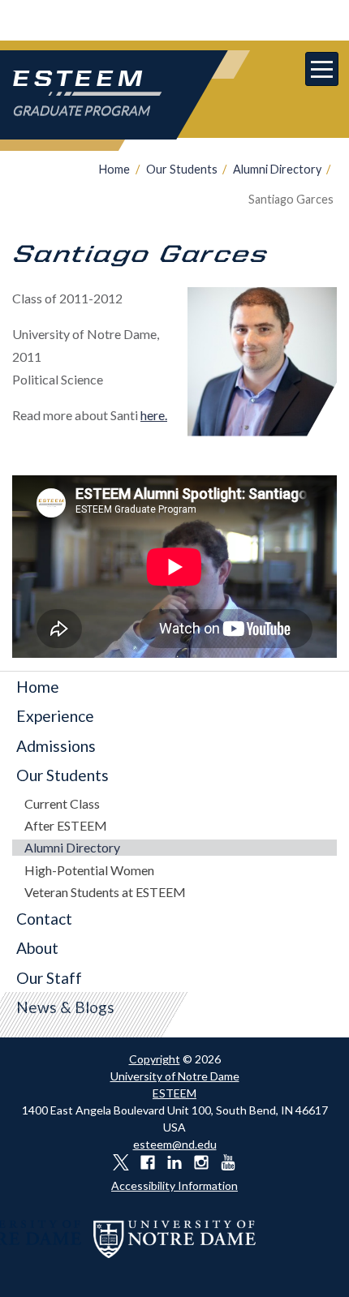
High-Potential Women (89, 870)
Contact (44, 918)
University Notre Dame (175, 20)
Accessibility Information (174, 1185)
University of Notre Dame (174, 1076)
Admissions (56, 746)
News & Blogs (65, 1007)
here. (153, 415)
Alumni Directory (277, 169)
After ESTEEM (65, 825)
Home (114, 169)
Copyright (154, 1059)
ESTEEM (174, 1093)
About (37, 947)
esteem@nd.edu (175, 1144)
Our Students (182, 169)
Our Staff (49, 977)
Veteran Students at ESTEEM (105, 892)
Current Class (62, 803)
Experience (55, 715)
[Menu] (322, 69)
